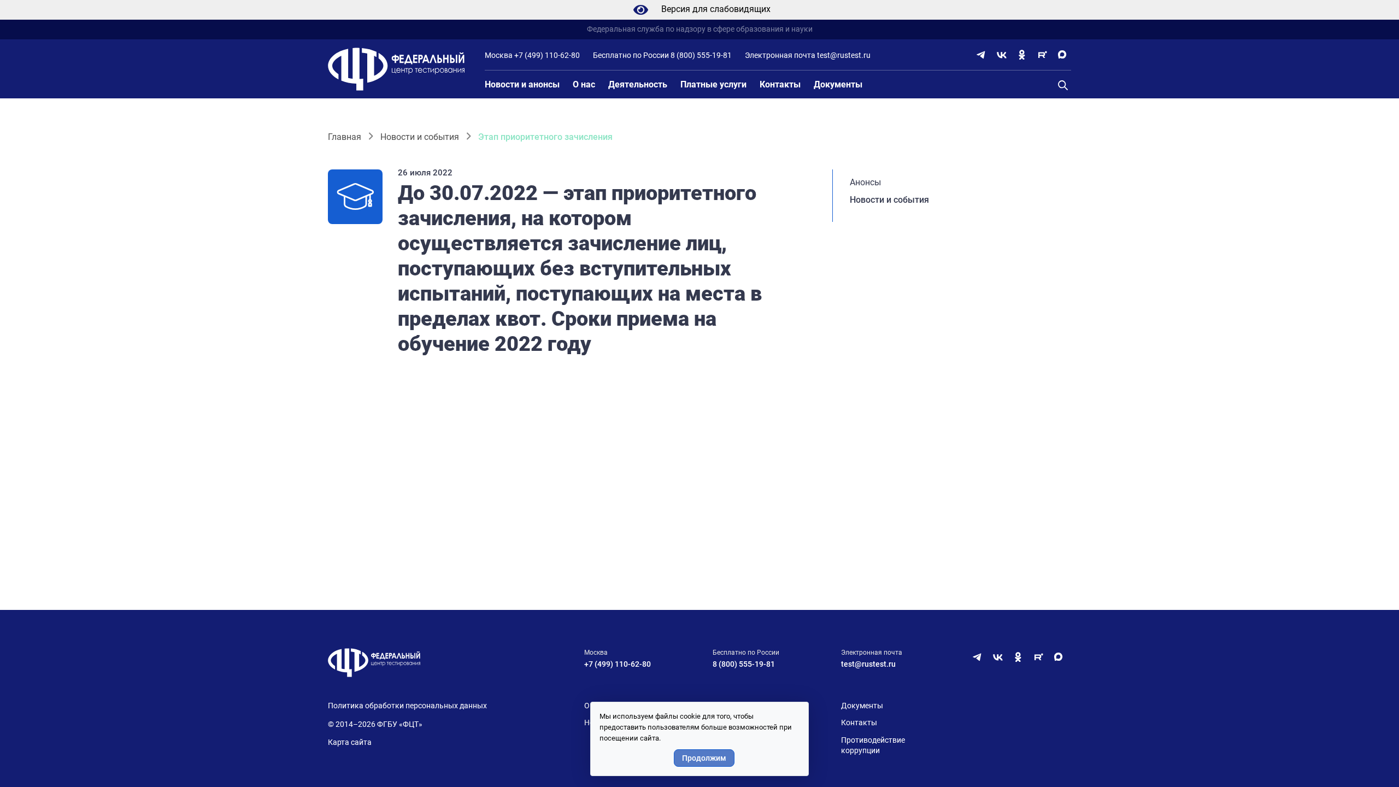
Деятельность (637, 84)
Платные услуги (713, 84)
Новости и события (419, 137)
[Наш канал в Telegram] (981, 54)
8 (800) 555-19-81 (701, 55)
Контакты (780, 84)
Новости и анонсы (522, 84)
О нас (584, 84)
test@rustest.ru (844, 55)
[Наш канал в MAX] (1062, 54)
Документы (838, 84)
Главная (344, 137)
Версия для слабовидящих (716, 9)
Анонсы (865, 182)
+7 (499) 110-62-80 (547, 55)
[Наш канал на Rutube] (1042, 54)
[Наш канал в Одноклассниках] (1022, 54)
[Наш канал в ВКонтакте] (1001, 54)
